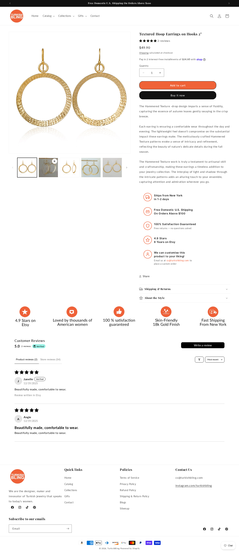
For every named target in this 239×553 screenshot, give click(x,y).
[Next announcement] (229, 3)
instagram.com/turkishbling (193, 485)
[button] (48, 16)
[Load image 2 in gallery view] (69, 167)
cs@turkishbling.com (178, 260)
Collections (70, 490)
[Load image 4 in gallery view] (112, 167)
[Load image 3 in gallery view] (91, 167)
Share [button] (146, 276)
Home (67, 477)
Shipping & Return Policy (134, 496)
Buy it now (178, 95)
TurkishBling (113, 548)
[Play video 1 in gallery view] (48, 167)
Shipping (144, 52)
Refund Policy (128, 490)
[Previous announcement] (10, 3)
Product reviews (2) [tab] (26, 359)
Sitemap (124, 508)
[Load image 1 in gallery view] (27, 167)
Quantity (144, 65)
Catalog (68, 484)
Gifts (67, 496)
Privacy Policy (128, 484)
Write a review (203, 345)
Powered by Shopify (130, 548)
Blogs (123, 502)
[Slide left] (12, 167)
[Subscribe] (68, 528)
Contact (69, 502)
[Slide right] (127, 167)
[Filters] (199, 360)
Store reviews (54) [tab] (50, 359)
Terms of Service (129, 477)
